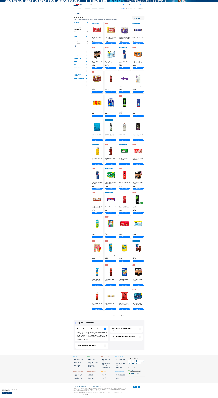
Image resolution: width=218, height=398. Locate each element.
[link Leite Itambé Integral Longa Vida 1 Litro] (138, 102)
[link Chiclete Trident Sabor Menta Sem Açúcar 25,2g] (110, 175)
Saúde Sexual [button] (90, 380)
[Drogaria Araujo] (78, 5)
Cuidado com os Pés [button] (78, 380)
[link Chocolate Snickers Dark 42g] (110, 199)
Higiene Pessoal (91, 371)
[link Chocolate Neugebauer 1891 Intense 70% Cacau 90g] (138, 126)
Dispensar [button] (9, 392)
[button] (7, 395)
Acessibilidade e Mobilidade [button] (119, 365)
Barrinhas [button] (117, 378)
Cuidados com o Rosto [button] (78, 375)
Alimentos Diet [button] (118, 377)
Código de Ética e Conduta (96, 386)
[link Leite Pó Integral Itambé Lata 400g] (110, 102)
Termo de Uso (76, 386)
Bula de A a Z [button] (76, 366)
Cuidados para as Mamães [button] (93, 362)
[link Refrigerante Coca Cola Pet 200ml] (110, 271)
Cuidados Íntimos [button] (91, 378)
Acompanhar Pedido (131, 8)
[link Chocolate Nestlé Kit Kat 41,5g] (97, 30)
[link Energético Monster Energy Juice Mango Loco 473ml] (110, 247)
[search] (104, 4)
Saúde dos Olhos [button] (77, 365)
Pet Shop (104, 371)
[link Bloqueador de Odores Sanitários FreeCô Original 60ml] (110, 126)
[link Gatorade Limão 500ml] (124, 126)
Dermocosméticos (106, 356)
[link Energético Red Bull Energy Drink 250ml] (124, 54)
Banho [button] (89, 377)
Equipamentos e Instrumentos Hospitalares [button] (120, 368)
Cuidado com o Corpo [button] (78, 377)
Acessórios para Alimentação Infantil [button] (91, 366)
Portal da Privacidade (82, 386)
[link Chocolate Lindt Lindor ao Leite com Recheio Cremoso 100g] (124, 199)
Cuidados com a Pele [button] (78, 374)
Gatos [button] (103, 375)
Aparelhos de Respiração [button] (120, 359)
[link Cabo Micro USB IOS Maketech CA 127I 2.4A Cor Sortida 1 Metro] (138, 78)
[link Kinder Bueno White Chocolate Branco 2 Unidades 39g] (97, 199)
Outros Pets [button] (104, 378)
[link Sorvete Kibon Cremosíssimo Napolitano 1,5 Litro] (138, 150)
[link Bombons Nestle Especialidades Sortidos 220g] (124, 223)
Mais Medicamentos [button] (77, 362)
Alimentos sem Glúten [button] (120, 380)
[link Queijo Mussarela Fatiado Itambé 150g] (124, 271)
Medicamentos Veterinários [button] (107, 377)
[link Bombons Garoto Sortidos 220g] (97, 102)
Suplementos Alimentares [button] (120, 374)
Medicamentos (77, 356)
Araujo (76, 13)
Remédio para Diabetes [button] (78, 359)
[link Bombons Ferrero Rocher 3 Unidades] (110, 296)
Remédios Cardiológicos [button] (78, 360)
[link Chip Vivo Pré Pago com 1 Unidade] (124, 78)
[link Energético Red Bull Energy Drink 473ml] (97, 175)
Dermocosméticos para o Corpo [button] (106, 364)
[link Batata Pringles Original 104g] (124, 175)
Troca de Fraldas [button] (91, 360)
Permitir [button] (4, 392)
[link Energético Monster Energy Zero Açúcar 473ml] (124, 102)
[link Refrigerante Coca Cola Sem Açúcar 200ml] (110, 150)
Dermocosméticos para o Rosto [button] (106, 360)
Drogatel (136, 367)
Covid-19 (89, 386)
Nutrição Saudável (120, 371)
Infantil (89, 356)
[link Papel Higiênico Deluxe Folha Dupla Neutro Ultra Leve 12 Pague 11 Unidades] (110, 30)
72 (121, 315)
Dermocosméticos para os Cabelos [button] (106, 368)
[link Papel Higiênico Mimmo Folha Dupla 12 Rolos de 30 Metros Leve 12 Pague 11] (124, 30)
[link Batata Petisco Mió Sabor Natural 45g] (97, 126)
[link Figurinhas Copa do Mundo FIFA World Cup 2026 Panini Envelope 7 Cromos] (110, 223)
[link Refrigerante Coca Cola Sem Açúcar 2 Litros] (97, 296)
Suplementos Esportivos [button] (120, 375)
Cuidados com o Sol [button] (105, 361)
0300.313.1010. (135, 373)
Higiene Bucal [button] (90, 375)
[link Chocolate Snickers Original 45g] (138, 30)
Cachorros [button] (104, 374)
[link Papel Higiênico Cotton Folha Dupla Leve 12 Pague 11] (97, 78)
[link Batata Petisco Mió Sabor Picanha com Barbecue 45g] (124, 296)
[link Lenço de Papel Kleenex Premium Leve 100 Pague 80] (138, 296)
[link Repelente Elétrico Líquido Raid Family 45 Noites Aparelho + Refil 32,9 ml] (110, 54)
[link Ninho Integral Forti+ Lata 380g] (124, 247)
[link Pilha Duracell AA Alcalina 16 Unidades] (138, 271)
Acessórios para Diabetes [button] (120, 363)
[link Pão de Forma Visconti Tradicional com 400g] (97, 271)
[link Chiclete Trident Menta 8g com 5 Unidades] (124, 150)
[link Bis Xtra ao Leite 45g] (138, 247)
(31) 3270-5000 (135, 370)
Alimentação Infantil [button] (91, 359)
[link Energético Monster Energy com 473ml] (138, 199)
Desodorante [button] (90, 374)
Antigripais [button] (76, 363)
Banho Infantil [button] (90, 363)
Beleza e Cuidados (78, 371)
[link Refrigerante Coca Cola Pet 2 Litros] (110, 78)
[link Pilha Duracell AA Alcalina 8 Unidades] (138, 175)
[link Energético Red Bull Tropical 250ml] (97, 150)
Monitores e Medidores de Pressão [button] (120, 361)
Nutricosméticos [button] (105, 365)
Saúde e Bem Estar (120, 356)
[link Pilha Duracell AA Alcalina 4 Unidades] (97, 54)
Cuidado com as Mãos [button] (78, 378)
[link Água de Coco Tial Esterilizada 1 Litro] (97, 223)
